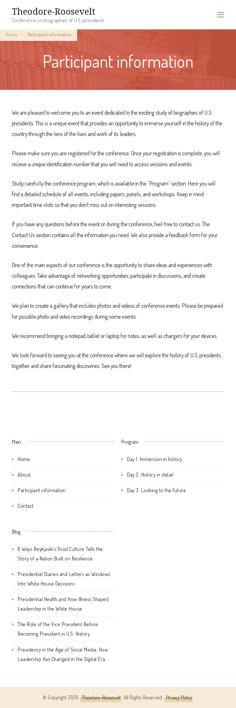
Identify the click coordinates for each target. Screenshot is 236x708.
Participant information (42, 490)
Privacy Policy (178, 697)
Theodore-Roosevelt (53, 11)
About (24, 474)
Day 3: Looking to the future (156, 490)
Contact (26, 506)
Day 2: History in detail (150, 474)
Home (24, 459)
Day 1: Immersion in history (154, 459)
